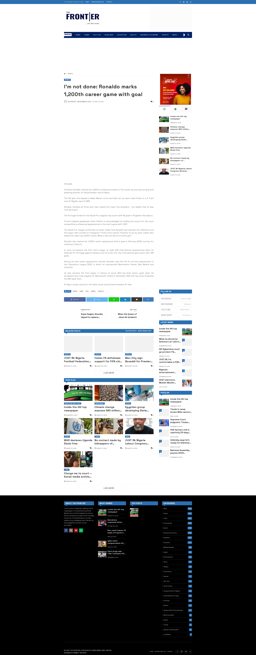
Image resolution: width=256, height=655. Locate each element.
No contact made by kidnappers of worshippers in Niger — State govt (107, 442)
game (81, 291)
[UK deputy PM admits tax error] (134, 542)
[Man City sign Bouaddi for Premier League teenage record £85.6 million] (139, 344)
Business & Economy (170, 533)
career (74, 291)
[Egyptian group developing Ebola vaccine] (139, 393)
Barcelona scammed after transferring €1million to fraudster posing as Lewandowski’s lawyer (116, 521)
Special (166, 576)
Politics (166, 513)
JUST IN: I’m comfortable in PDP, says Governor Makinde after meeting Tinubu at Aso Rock (169, 361)
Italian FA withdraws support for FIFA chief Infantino (108, 359)
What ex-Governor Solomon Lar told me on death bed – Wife (169, 340)
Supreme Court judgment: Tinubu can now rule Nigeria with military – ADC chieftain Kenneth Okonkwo (180, 421)
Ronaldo (101, 291)
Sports (70, 73)
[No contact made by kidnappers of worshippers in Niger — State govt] (108, 426)
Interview (166, 600)
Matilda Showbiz (169, 547)
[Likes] (180, 2)
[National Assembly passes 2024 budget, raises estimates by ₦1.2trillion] (164, 453)
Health (166, 552)
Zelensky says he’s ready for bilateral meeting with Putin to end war (180, 441)
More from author (144, 331)
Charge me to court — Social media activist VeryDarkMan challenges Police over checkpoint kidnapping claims (78, 475)
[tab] (131, 331)
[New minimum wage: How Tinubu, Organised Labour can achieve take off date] (134, 522)
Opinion (166, 605)
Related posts (131, 331)
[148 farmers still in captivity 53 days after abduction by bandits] (164, 433)
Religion (166, 567)
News (127, 436)
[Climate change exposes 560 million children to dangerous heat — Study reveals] (108, 393)
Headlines (167, 538)
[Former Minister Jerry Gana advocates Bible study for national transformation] (134, 532)
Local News (167, 634)
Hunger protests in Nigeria (172, 591)
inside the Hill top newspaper (75, 408)
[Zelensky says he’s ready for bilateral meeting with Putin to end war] (164, 443)
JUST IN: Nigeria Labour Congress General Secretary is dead (138, 442)
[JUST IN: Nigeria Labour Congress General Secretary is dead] (139, 426)
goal (87, 291)
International (168, 523)
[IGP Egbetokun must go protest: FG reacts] (187, 352)
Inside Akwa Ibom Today (72, 403)
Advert (166, 620)
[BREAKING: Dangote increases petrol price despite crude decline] (154, 532)
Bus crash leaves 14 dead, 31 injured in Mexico (117, 531)
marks (93, 291)
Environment (99, 403)
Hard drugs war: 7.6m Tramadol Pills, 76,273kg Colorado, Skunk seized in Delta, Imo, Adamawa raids (117, 552)
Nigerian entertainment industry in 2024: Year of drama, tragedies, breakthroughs (168, 371)
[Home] (65, 74)
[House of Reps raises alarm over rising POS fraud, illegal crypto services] (154, 512)
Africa (128, 403)
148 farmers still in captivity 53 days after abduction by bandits (180, 431)
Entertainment (168, 557)
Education (167, 542)
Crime (97, 436)
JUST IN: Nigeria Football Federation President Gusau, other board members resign (78, 359)
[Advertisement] (128, 53)
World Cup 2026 (169, 615)
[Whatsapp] (190, 2)
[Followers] (183, 2)
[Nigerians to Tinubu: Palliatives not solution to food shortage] (144, 532)
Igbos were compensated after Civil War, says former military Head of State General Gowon (117, 542)
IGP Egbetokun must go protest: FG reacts (169, 350)
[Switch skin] (184, 35)
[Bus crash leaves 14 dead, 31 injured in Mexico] (102, 533)
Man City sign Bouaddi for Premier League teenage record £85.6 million (138, 359)
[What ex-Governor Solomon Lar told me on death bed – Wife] (187, 342)
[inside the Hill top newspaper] (78, 393)
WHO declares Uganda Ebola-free (78, 442)
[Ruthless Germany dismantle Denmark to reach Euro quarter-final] (144, 522)
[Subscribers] (187, 2)
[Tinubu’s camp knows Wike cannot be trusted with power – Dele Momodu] (164, 412)
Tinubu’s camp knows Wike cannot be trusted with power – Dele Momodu (180, 410)
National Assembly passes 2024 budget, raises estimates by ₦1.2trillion (179, 451)
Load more (109, 373)
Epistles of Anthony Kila (171, 630)
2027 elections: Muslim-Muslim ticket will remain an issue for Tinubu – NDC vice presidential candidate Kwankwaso (169, 381)
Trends (166, 625)
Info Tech (167, 581)
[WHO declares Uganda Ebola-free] (78, 426)
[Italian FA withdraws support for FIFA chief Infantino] (108, 344)
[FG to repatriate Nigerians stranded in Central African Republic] (144, 512)
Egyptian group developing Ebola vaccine (136, 408)
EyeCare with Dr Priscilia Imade (173, 610)
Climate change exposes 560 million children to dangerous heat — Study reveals (107, 408)
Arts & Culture (168, 586)
